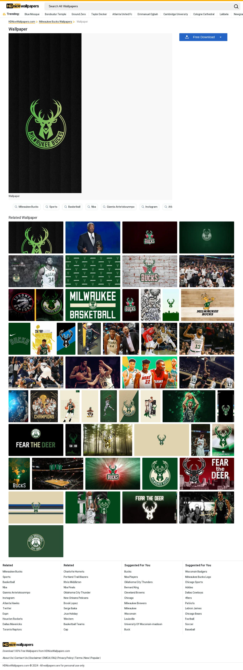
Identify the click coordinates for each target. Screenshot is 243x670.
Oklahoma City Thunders (138, 582)
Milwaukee (130, 608)
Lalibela (224, 14)
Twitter (7, 608)
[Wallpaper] (206, 237)
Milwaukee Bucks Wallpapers (55, 21)
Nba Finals (69, 587)
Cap (66, 629)
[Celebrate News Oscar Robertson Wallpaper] (92, 237)
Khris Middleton (72, 582)
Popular (95, 658)
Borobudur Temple (55, 14)
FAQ (54, 658)
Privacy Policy (65, 658)
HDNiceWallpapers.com (22, 21)
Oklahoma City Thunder (77, 592)
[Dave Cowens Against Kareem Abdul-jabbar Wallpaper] (92, 372)
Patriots (190, 603)
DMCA (46, 658)
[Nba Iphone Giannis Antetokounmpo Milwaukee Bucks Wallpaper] (89, 339)
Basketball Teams (74, 624)
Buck (127, 629)
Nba (93, 206)
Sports (53, 206)
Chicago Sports (194, 582)
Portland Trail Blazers (76, 577)
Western (68, 618)
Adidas (189, 587)
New (86, 658)
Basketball (74, 206)
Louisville (129, 618)
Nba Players (131, 577)
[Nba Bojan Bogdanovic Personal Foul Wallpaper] (36, 372)
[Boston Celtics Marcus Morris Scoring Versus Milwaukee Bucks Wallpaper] (206, 339)
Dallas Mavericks (12, 624)
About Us (8, 658)
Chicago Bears (193, 613)
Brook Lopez (71, 603)
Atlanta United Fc (122, 14)
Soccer (189, 624)
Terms (79, 658)
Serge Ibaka (70, 608)
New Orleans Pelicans (76, 597)
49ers (188, 597)
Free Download (204, 37)
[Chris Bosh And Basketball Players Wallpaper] (149, 372)
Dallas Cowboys (194, 592)
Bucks (127, 571)
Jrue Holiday (71, 613)
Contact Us (21, 658)
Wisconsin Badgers (196, 571)
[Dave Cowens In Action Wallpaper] (206, 372)
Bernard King (131, 587)
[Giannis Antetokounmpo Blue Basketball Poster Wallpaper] (18, 406)
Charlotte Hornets (74, 571)
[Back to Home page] (23, 6)
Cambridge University (175, 14)
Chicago (129, 597)
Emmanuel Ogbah (148, 14)
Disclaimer (35, 658)
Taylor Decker (99, 14)
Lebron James (193, 608)
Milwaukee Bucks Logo (198, 577)
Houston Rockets (13, 618)
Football (189, 618)
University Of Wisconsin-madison (143, 624)
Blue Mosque (32, 14)
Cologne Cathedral (203, 14)
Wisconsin (130, 613)
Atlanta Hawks (11, 603)
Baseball (190, 629)
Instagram (151, 206)
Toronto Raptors (12, 629)
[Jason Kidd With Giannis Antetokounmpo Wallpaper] (121, 339)
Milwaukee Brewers (135, 603)
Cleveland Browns (134, 592)
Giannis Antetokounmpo (120, 206)
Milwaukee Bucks (28, 206)
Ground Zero (79, 14)
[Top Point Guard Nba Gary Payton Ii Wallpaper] (159, 339)
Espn (5, 613)
